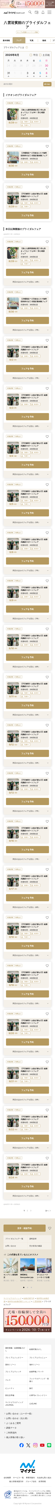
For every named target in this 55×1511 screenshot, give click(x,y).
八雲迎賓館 (37, 1301)
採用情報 (42, 1481)
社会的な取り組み (44, 1477)
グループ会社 (31, 1481)
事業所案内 (30, 1477)
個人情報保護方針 (16, 1481)
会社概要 (7, 1477)
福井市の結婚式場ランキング (19, 1301)
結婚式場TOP (28, 1298)
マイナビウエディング (12, 1298)
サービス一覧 (18, 1477)
